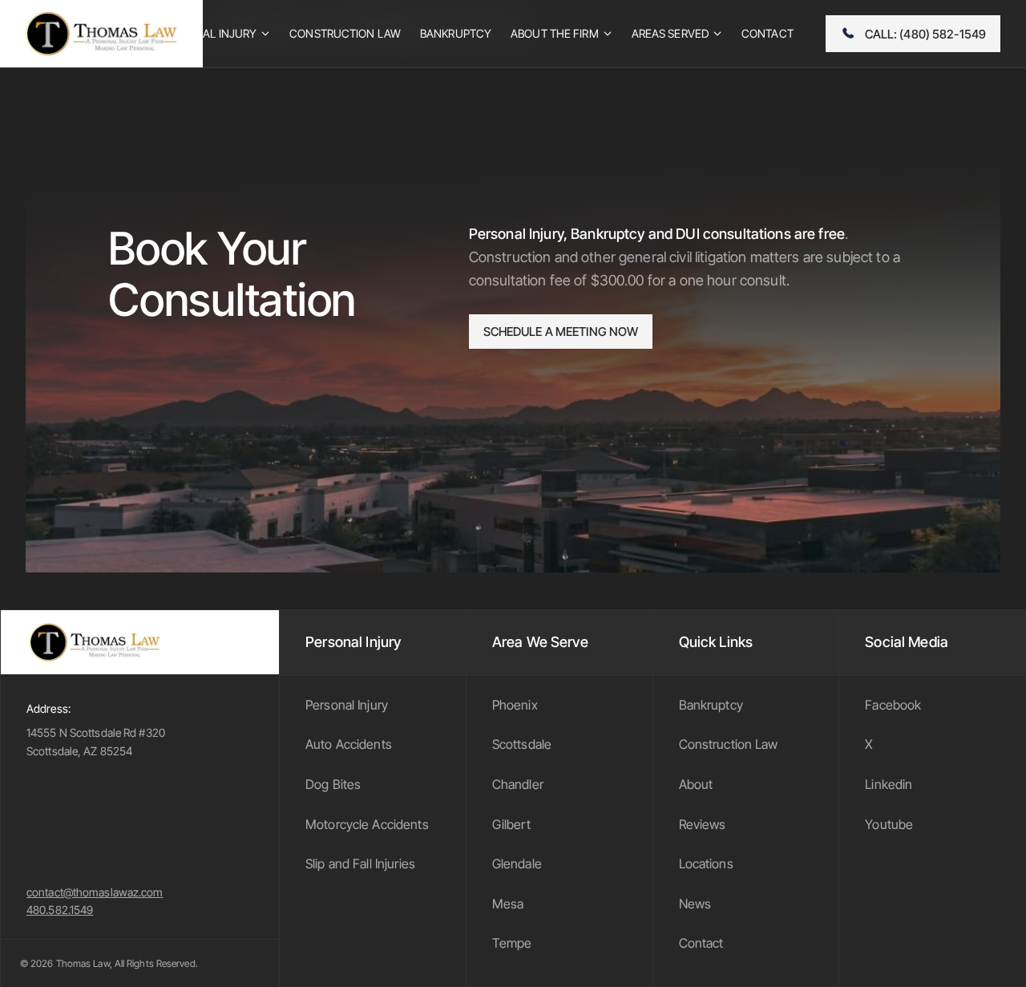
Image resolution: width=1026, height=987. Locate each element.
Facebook (893, 705)
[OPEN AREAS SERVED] (717, 33)
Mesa (508, 904)
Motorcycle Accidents (367, 824)
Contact (701, 943)
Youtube (889, 824)
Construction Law (728, 744)
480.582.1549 (59, 909)
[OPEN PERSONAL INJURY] (265, 33)
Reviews (702, 824)
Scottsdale (521, 744)
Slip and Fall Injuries (360, 864)
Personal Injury (346, 705)
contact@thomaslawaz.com (95, 892)
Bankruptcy (711, 705)
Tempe (512, 943)
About (696, 784)
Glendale (517, 864)
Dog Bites (333, 784)
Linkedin (888, 784)
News (695, 904)
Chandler (517, 784)
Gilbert (511, 824)
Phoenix (515, 705)
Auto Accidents (348, 744)
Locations (706, 864)
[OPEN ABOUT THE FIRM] (607, 33)
